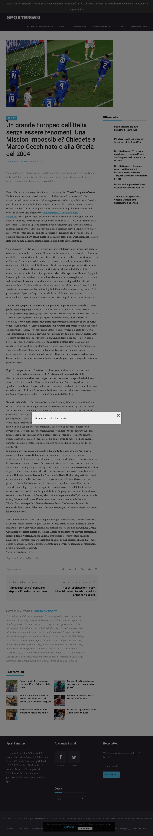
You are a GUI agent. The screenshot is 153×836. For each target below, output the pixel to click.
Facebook (51, 418)
